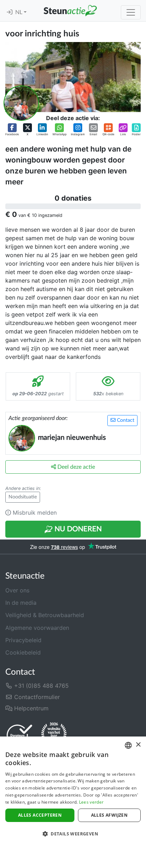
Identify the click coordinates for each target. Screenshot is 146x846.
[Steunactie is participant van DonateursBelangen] (19, 734)
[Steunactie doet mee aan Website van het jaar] (54, 734)
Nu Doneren (77, 529)
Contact (125, 420)
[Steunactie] (70, 10)
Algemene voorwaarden (37, 627)
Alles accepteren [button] (40, 815)
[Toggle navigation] (131, 12)
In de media (20, 602)
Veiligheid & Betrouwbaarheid (44, 615)
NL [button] (19, 12)
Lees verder (91, 802)
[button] (12, 129)
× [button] (138, 744)
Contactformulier (36, 696)
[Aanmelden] (9, 12)
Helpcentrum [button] (30, 708)
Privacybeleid (23, 640)
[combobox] (128, 745)
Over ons (17, 590)
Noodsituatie (23, 497)
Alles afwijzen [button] (109, 815)
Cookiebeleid (23, 652)
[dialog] (73, 791)
